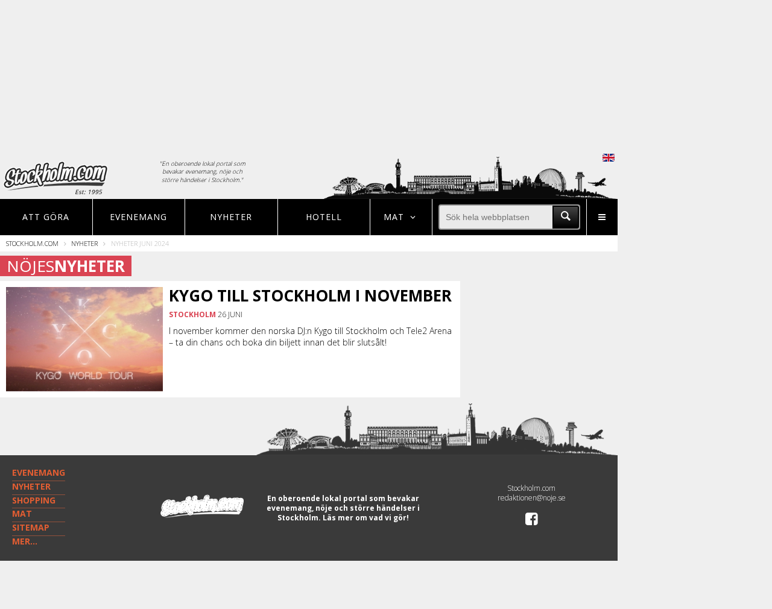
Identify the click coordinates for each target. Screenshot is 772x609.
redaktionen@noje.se (532, 498)
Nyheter (231, 216)
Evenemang (138, 216)
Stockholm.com (32, 243)
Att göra (45, 216)
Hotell (324, 216)
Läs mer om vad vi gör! (366, 518)
